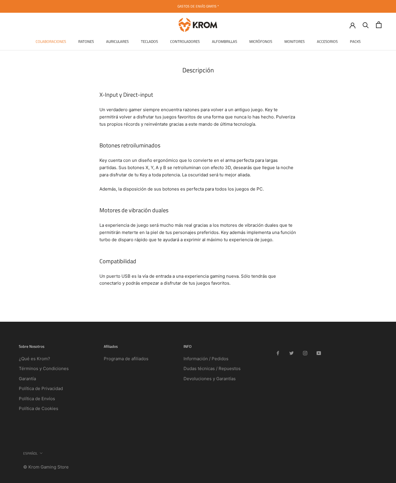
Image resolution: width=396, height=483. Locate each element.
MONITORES (294, 41)
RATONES (86, 41)
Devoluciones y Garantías (210, 378)
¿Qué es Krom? (34, 358)
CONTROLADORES (185, 41)
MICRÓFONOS (260, 41)
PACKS (355, 41)
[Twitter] (291, 352)
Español (30, 453)
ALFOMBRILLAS (224, 41)
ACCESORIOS (327, 41)
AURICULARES (117, 41)
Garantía (27, 378)
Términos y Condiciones (44, 368)
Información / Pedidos (206, 358)
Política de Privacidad (41, 388)
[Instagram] (305, 352)
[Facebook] (278, 352)
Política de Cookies (38, 408)
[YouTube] (319, 352)
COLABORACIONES (51, 41)
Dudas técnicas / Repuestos (212, 368)
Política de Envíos (37, 398)
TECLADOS (149, 41)
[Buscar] (366, 25)
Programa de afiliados (126, 358)
